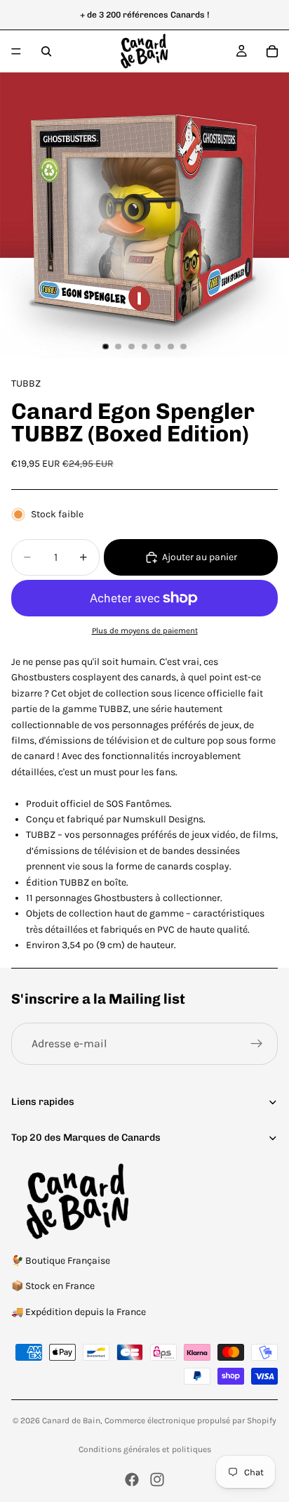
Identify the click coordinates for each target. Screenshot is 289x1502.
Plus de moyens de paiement (145, 630)
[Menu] (16, 51)
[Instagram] (157, 1479)
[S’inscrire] (256, 1043)
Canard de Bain (71, 1420)
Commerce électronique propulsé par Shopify (190, 1420)
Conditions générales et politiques (145, 1449)
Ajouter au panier (199, 557)
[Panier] (272, 51)
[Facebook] (131, 1479)
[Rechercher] (46, 51)
